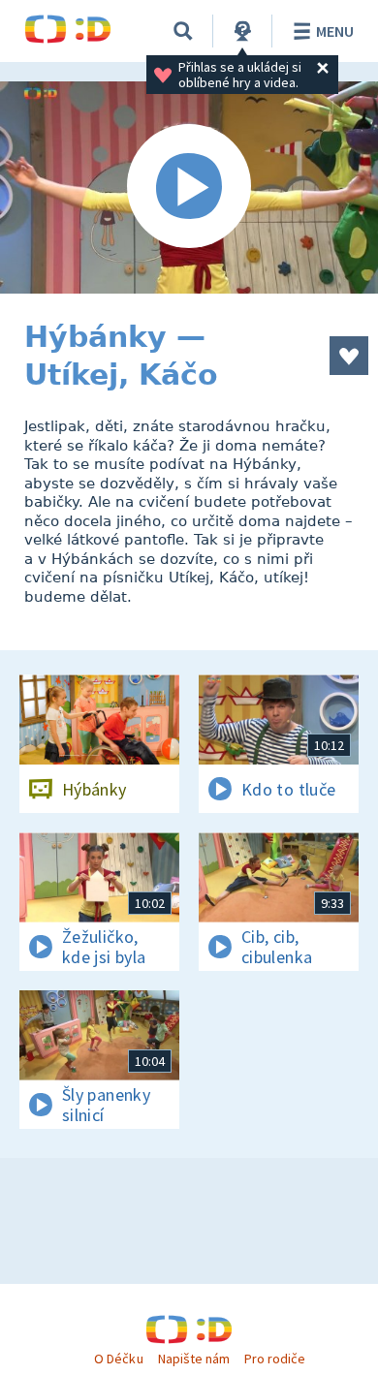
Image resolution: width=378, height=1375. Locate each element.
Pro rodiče (274, 1358)
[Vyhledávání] (183, 31)
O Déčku (118, 1358)
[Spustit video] (189, 187)
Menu (335, 31)
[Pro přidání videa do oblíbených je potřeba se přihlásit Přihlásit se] (349, 355)
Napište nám (194, 1358)
